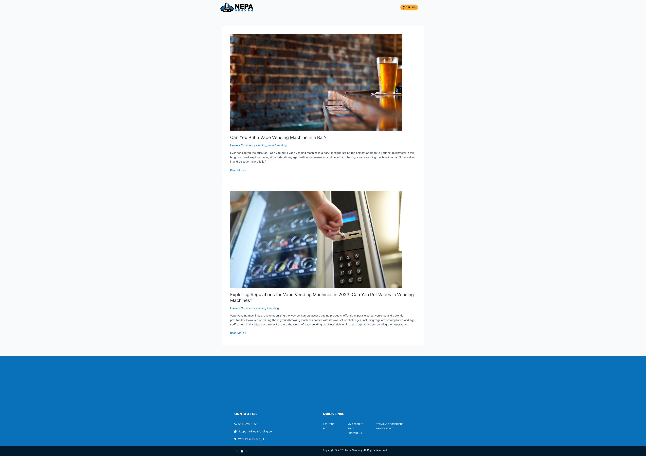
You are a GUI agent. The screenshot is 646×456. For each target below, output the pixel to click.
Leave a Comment (241, 145)
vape (271, 145)
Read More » (238, 170)
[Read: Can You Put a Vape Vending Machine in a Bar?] (316, 82)
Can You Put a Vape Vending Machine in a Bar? (278, 137)
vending (261, 145)
